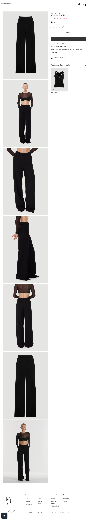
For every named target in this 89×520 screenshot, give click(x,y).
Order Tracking (54, 506)
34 (51, 27)
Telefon (28, 501)
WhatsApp (29, 504)
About (39, 498)
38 (57, 27)
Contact (52, 498)
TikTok (65, 501)
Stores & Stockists (40, 502)
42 (63, 27)
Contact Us (62, 57)
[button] (68, 39)
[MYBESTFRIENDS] (6, 3)
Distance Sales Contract (67, 512)
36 (54, 27)
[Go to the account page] (82, 4)
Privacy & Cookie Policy (39, 512)
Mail (27, 498)
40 (60, 27)
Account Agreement (56, 512)
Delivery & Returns (53, 502)
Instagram (66, 498)
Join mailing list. (12, 511)
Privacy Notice (48, 512)
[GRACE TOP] (59, 79)
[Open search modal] (79, 4)
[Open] (4, 516)
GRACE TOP (54, 92)
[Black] (51, 22)
